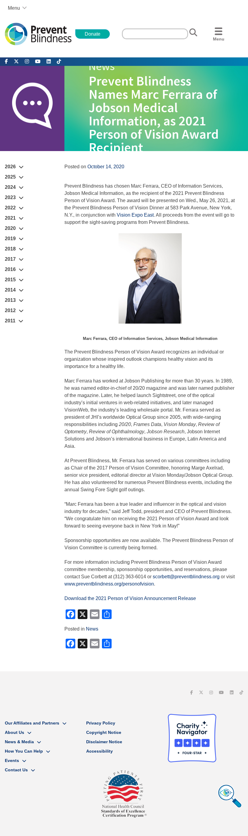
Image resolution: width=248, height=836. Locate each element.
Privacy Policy (100, 723)
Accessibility (99, 751)
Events (12, 760)
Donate (92, 34)
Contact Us (16, 769)
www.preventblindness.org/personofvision (109, 583)
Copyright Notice (103, 732)
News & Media (19, 741)
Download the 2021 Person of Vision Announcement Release (130, 598)
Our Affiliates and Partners (32, 723)
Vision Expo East (135, 215)
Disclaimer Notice (104, 741)
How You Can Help (24, 751)
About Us (14, 732)
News (92, 628)
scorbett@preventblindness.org (186, 576)
